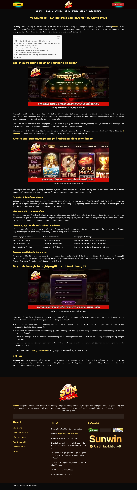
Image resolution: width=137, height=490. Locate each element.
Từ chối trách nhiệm (20, 442)
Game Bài (59, 11)
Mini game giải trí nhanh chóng (28, 48)
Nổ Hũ (67, 11)
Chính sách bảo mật (20, 433)
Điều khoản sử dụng (20, 437)
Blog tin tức (95, 11)
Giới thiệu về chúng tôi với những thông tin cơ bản (32, 41)
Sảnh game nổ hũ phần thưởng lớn (29, 52)
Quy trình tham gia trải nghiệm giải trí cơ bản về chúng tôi (36, 54)
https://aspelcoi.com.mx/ (68, 434)
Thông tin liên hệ (19, 447)
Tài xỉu (75, 11)
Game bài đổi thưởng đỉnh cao (27, 46)
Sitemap (16, 451)
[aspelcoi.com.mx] (68, 4)
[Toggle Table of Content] (57, 38)
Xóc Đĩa (83, 11)
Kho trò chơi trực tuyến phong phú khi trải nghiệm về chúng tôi (38, 43)
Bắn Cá (49, 11)
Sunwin (39, 11)
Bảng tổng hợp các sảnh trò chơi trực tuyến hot (33, 50)
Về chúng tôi (17, 428)
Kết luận (18, 57)
